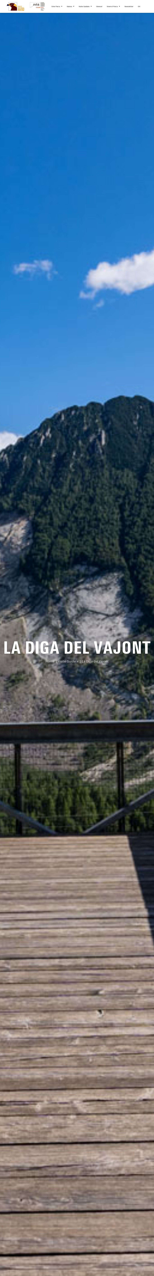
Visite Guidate (84, 6)
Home (50, 661)
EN (139, 6)
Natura (69, 6)
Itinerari (99, 6)
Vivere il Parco (112, 6)
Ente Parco (56, 6)
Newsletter (128, 6)
